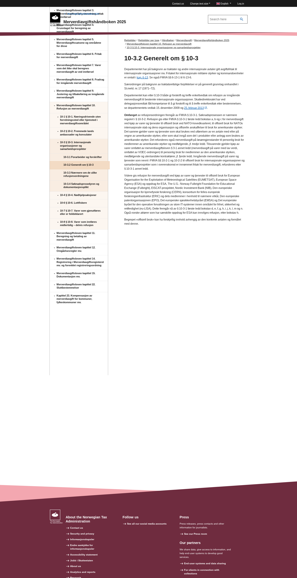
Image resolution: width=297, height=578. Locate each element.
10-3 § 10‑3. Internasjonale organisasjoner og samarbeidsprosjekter (164, 47)
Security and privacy (82, 533)
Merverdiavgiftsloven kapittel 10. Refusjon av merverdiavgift (159, 43)
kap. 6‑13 (142, 77)
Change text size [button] (199, 3)
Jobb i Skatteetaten (81, 560)
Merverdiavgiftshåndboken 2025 (83, 14)
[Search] (241, 19)
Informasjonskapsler (82, 539)
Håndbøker (168, 40)
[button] (223, 3)
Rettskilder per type (148, 40)
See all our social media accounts (147, 523)
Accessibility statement (84, 554)
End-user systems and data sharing (205, 563)
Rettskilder (130, 40)
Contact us (178, 3)
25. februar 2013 (194, 107)
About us (75, 566)
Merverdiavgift (184, 40)
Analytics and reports (82, 572)
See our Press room (195, 533)
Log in (240, 3)
